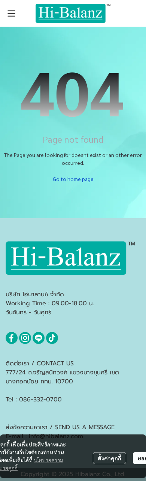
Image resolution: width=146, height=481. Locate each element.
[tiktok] (52, 338)
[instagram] (25, 338)
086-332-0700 (40, 399)
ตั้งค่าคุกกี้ (109, 458)
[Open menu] (11, 13)
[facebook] (12, 338)
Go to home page (73, 178)
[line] (39, 338)
